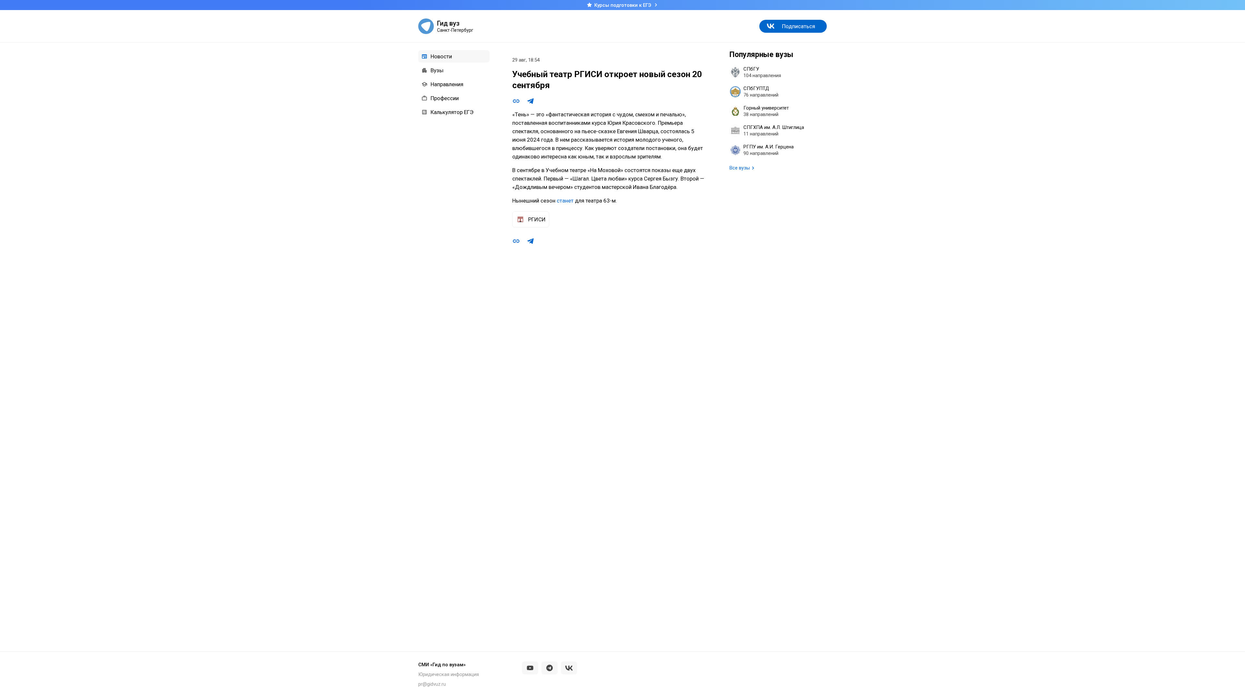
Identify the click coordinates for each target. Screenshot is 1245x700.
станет (565, 200)
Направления (447, 84)
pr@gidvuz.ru (432, 684)
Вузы (437, 70)
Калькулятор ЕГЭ (452, 112)
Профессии (445, 98)
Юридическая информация (448, 674)
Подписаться (798, 26)
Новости (441, 56)
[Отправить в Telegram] (530, 101)
